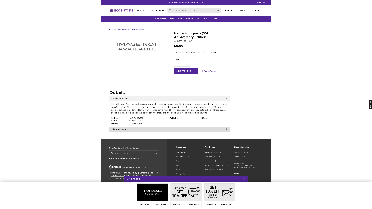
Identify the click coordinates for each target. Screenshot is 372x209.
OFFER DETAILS (160, 204)
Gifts (206, 19)
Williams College (124, 148)
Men (180, 19)
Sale (172, 19)
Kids (198, 19)
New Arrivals (160, 19)
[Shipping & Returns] (169, 129)
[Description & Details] (169, 98)
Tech (214, 19)
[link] (255, 10)
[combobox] (134, 153)
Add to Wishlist (210, 71)
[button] (186, 2)
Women (189, 19)
